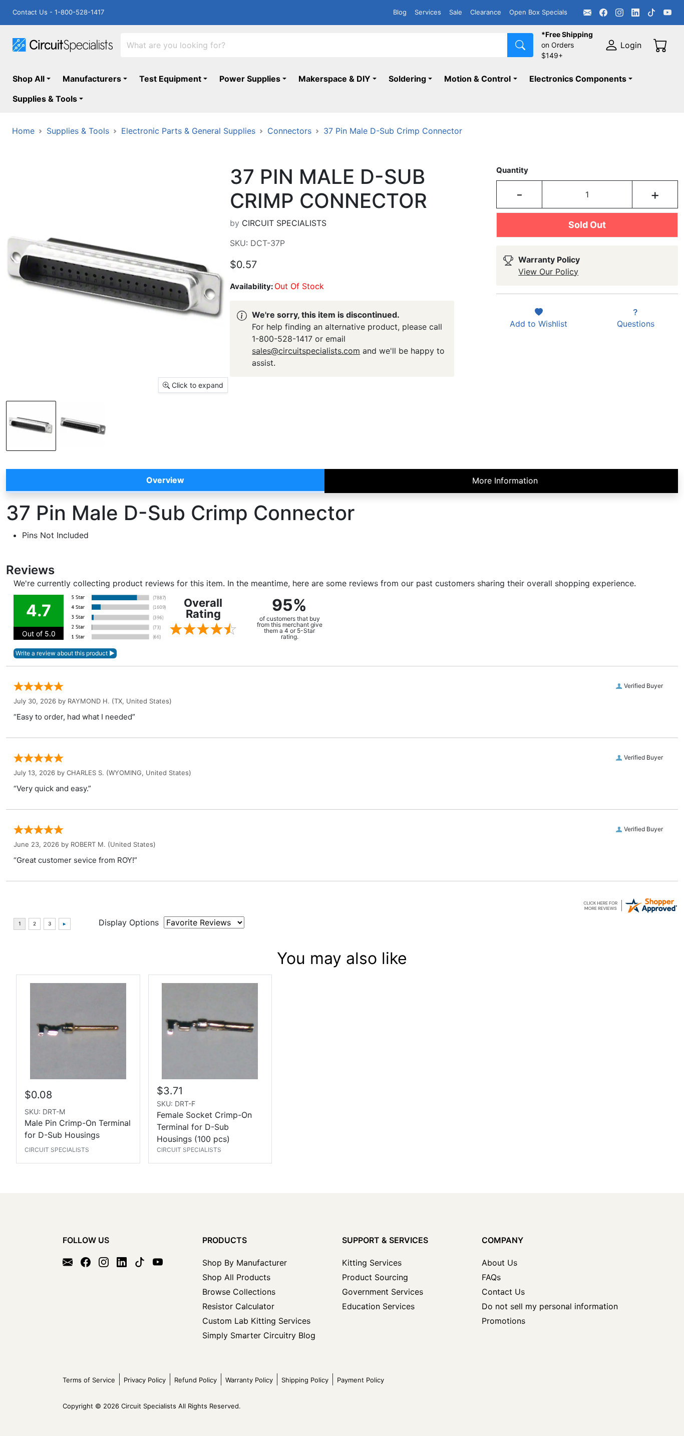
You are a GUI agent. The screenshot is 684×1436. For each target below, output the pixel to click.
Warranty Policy (249, 1380)
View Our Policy (548, 272)
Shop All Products (236, 1277)
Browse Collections (238, 1292)
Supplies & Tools (45, 99)
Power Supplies (249, 79)
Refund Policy (195, 1380)
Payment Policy (360, 1380)
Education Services (378, 1306)
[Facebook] (603, 12)
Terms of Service (89, 1380)
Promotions (503, 1321)
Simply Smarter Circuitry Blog (258, 1335)
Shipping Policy (304, 1380)
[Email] (587, 12)
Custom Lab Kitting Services (256, 1321)
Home (23, 131)
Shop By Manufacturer (244, 1263)
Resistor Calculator (238, 1306)
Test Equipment (170, 79)
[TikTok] (651, 12)
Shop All (29, 79)
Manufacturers (92, 79)
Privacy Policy (145, 1380)
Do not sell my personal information (550, 1306)
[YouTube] (667, 12)
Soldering (407, 79)
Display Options (129, 922)
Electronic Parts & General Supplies (188, 131)
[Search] (520, 45)
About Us (499, 1263)
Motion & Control (477, 79)
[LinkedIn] (635, 12)
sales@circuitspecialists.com (306, 351)
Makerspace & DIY (334, 79)
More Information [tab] (505, 480)
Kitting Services (372, 1263)
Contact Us (503, 1292)
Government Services (382, 1292)
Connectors (289, 131)
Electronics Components (577, 79)
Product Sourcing (375, 1277)
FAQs (491, 1277)
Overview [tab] (165, 480)
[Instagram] (619, 12)
